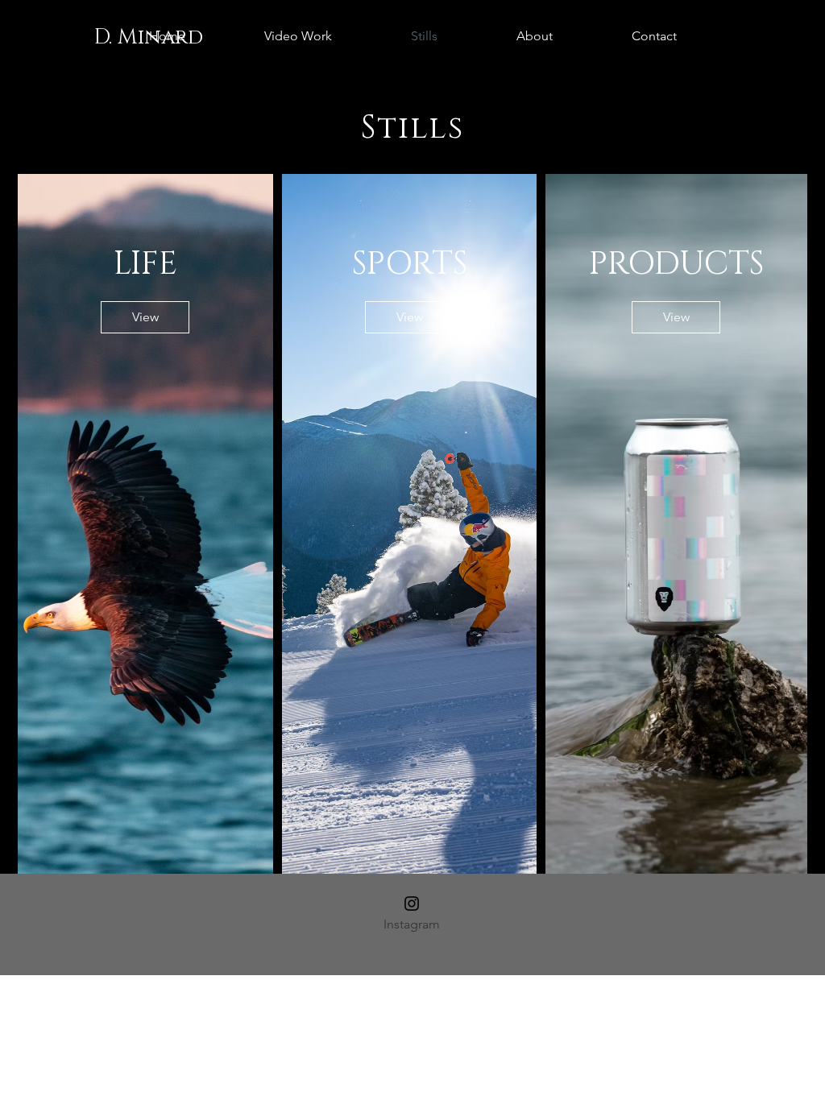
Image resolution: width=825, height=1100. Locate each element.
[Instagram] (411, 903)
